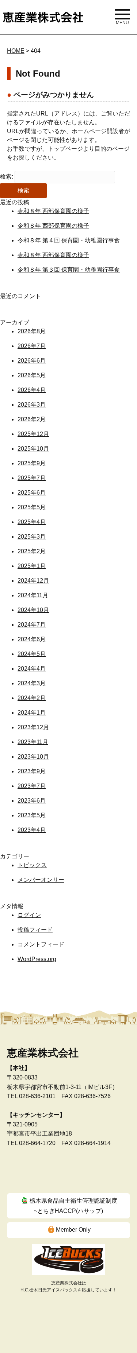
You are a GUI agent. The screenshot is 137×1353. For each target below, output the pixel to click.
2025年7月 (32, 478)
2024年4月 (32, 669)
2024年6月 (32, 639)
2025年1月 (32, 566)
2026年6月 (32, 361)
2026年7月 (32, 346)
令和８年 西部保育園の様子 (53, 211)
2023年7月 (32, 786)
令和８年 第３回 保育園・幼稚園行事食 (69, 270)
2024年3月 (32, 683)
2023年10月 (33, 757)
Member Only (73, 1229)
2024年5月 (32, 654)
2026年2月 (32, 419)
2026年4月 (32, 390)
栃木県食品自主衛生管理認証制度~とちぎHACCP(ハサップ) (73, 1206)
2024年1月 (32, 713)
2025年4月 (32, 522)
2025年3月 (32, 537)
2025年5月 (32, 507)
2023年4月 (32, 830)
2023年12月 (33, 727)
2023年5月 (32, 815)
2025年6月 (32, 492)
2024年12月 (33, 581)
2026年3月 (32, 405)
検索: (6, 176)
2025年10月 (33, 448)
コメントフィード (41, 944)
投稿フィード (35, 930)
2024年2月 (32, 698)
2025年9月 (32, 463)
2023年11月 (33, 742)
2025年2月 (32, 551)
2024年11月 (33, 595)
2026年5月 (32, 375)
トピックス (32, 865)
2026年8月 (32, 331)
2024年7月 (32, 625)
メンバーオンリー (41, 880)
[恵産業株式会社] (43, 16)
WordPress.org (37, 959)
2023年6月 (32, 801)
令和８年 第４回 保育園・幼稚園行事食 (69, 240)
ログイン (29, 915)
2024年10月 (33, 610)
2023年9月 (32, 771)
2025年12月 (33, 434)
